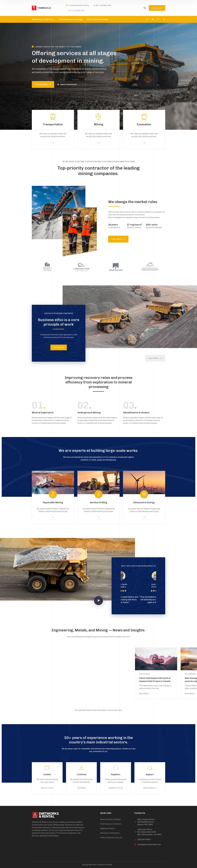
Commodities (118, 674)
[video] (98, 600)
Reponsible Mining (53, 502)
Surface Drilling (98, 502)
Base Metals (27, 674)
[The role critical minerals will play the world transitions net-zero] (39, 658)
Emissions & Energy (144, 502)
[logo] (41, 8)
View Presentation (68, 84)
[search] (144, 8)
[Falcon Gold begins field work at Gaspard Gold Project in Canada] (130, 658)
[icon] (147, 19)
